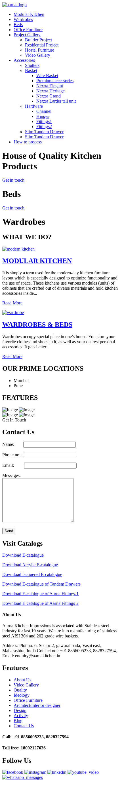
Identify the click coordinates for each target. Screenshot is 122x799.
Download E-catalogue (23, 555)
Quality (20, 690)
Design (20, 710)
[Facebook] (12, 772)
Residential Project (41, 45)
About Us (22, 679)
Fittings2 (44, 126)
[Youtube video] (83, 772)
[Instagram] (35, 772)
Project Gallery (27, 34)
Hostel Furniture (39, 50)
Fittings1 (44, 121)
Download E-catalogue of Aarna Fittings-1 (40, 593)
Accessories (24, 60)
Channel (43, 111)
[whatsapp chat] (22, 777)
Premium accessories (54, 80)
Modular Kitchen (29, 14)
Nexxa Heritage (50, 90)
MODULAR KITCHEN (37, 260)
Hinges (42, 116)
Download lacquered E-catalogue (32, 574)
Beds (18, 24)
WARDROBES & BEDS (37, 324)
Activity (21, 715)
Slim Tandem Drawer (44, 131)
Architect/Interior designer (37, 705)
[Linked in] (56, 772)
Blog (18, 720)
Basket (31, 70)
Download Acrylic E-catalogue (30, 564)
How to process (28, 141)
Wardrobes (23, 19)
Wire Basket (47, 75)
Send (9, 531)
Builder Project (38, 39)
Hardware (34, 106)
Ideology (22, 695)
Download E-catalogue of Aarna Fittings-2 (40, 603)
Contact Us (24, 725)
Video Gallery (37, 55)
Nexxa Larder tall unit (56, 101)
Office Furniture (28, 29)
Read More (12, 302)
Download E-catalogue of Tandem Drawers (41, 584)
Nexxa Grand (48, 96)
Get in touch (13, 180)
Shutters (32, 65)
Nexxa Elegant (49, 85)
